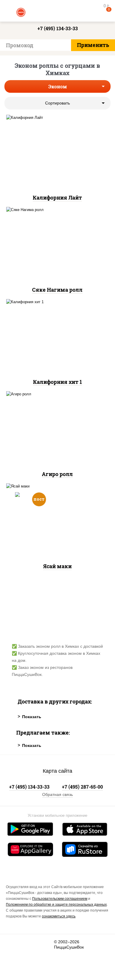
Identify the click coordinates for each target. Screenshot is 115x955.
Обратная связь (57, 794)
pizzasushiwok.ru (57, 11)
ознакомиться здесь (58, 916)
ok (30, 944)
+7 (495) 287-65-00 (82, 787)
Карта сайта (57, 771)
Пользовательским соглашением (59, 899)
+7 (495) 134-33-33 (57, 28)
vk (14, 944)
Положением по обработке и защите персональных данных (56, 904)
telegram (46, 944)
